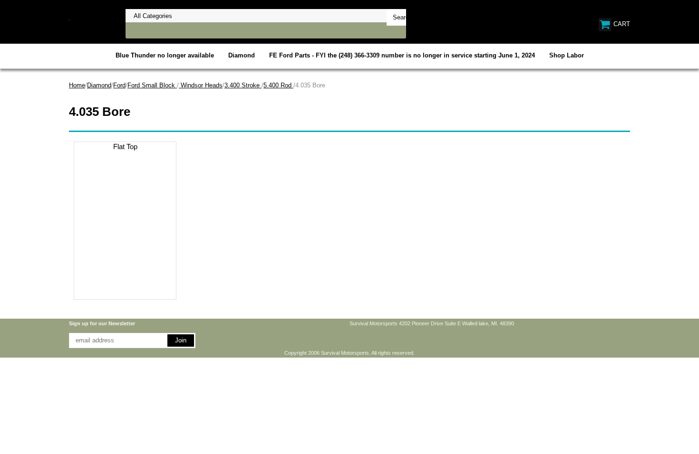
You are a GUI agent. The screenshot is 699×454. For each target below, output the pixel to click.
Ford (119, 85)
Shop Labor (566, 55)
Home (77, 85)
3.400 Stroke (243, 85)
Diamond (241, 55)
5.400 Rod (278, 85)
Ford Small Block (152, 85)
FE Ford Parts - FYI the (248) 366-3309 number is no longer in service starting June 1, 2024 (402, 55)
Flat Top (125, 146)
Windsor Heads (201, 85)
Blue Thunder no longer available (165, 55)
